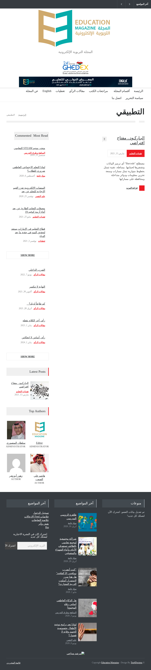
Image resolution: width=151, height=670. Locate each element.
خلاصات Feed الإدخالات (36, 516)
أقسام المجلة (122, 91)
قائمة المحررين (13, 663)
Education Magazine (110, 662)
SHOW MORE (28, 255)
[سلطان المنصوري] (15, 430)
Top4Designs (136, 662)
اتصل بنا (116, 98)
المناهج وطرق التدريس (34, 153)
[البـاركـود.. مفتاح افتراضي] (39, 390)
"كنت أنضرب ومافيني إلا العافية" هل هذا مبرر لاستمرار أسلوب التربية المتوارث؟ (66, 576)
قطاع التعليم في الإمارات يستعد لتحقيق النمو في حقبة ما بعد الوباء (28, 232)
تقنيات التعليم (135, 153)
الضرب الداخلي (37, 270)
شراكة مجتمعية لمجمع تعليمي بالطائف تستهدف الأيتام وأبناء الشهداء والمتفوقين (65, 546)
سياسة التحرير (134, 98)
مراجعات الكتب (98, 91)
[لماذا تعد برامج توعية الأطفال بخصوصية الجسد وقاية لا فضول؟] (87, 632)
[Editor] (39, 430)
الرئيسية (22, 115)
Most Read (40, 135)
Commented (23, 135)
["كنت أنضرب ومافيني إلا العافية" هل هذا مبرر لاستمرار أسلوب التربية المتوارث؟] (87, 577)
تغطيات (60, 91)
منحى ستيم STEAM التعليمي (29, 148)
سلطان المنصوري (15, 443)
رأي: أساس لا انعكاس (33, 337)
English (47, 91)
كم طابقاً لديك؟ (36, 303)
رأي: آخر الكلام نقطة (34, 320)
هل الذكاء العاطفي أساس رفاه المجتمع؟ (66, 604)
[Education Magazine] (75, 41)
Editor (39, 443)
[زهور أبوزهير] (15, 463)
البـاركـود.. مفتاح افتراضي (131, 140)
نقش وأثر (43, 523)
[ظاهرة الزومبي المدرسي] (87, 522)
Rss (47, 527)
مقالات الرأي (77, 91)
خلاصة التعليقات (40, 520)
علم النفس (40, 196)
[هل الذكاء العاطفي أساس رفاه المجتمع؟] (87, 608)
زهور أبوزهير (16, 475)
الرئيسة (138, 91)
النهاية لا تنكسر (37, 286)
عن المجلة (32, 91)
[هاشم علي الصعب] (39, 463)
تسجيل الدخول (41, 513)
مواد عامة (41, 176)
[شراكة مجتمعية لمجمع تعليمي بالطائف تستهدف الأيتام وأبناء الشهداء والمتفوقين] (87, 546)
